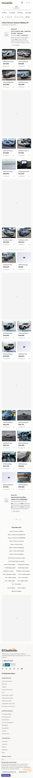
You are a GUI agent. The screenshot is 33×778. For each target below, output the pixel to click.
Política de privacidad (7, 698)
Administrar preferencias (9, 772)
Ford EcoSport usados (23, 564)
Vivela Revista (5, 733)
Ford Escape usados (23, 567)
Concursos (4, 744)
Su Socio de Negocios (7, 722)
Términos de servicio (7, 689)
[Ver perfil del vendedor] (19, 161)
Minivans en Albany (16, 591)
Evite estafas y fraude (7, 695)
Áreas (3, 752)
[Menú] (28, 2)
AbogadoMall (5, 728)
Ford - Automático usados (9, 574)
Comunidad (5, 741)
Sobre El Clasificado (7, 681)
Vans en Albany (11, 588)
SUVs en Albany (22, 588)
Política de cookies (7, 700)
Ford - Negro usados (22, 580)
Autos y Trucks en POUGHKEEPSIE (16, 538)
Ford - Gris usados (23, 577)
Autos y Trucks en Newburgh (16, 547)
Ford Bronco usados (8, 571)
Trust (3, 692)
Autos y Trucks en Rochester (16, 551)
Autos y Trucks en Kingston (16, 554)
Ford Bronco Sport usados (23, 571)
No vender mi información (8, 706)
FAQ (3, 759)
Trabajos (4, 687)
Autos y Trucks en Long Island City (16, 534)
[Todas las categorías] (22, 2)
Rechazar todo (23, 772)
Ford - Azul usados (16, 584)
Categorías (4, 749)
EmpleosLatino (5, 719)
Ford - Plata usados (10, 580)
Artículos (4, 747)
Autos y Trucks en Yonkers (16, 531)
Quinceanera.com (6, 717)
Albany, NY (9, 17)
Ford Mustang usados (10, 567)
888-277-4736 (8, 661)
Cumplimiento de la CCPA (8, 703)
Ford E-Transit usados (9, 564)
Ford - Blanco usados (10, 577)
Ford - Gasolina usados (24, 574)
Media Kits (4, 684)
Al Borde (4, 731)
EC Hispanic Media (6, 714)
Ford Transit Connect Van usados (16, 558)
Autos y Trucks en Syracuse (16, 541)
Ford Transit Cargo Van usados (16, 561)
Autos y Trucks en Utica (16, 544)
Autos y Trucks (20, 17)
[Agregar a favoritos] (14, 66)
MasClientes (5, 725)
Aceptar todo (5, 775)
